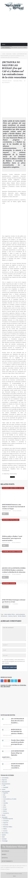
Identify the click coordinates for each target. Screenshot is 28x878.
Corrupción (6, 820)
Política (14, 54)
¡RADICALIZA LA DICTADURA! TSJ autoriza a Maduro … (17, 731)
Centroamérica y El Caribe (9, 799)
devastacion (4, 616)
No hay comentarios (17, 510)
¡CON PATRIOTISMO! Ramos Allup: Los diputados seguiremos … (13, 754)
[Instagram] (8, 680)
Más (4, 513)
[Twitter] (12, 680)
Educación (4, 782)
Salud (3, 837)
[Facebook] (2, 680)
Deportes (4, 779)
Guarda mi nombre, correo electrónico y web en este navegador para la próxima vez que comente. (13, 661)
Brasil (4, 797)
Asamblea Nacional (8, 818)
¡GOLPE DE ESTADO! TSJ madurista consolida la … (17, 765)
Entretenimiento (6, 784)
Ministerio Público (7, 826)
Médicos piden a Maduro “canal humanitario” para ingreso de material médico (12, 538)
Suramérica (6, 813)
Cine (4, 785)
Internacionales (6, 791)
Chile (4, 801)
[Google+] (5, 680)
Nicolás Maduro (22, 616)
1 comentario (15, 604)
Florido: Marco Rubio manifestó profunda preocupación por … (17, 742)
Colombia (5, 803)
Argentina (5, 793)
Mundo (3, 815)
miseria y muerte (12, 616)
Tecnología (4, 841)
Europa (5, 809)
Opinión (4, 835)
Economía (5, 824)
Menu (3, 44)
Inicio (14, 876)
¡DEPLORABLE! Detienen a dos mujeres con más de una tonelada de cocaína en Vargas (13, 506)
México (5, 811)
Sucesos (5, 830)
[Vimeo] (15, 680)
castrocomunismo (20, 614)
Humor (3, 789)
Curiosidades (5, 777)
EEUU (4, 807)
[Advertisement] (14, 28)
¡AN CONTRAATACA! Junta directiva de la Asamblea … (17, 720)
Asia (4, 795)
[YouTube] (19, 680)
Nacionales (8, 54)
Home (3, 54)
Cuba (4, 805)
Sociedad (4, 839)
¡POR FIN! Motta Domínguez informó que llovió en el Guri (13, 601)
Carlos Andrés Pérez (9, 614)
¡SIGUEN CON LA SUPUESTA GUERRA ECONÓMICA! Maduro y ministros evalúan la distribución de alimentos (13, 570)
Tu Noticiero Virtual (14, 846)
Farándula (5, 787)
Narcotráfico (5, 833)
